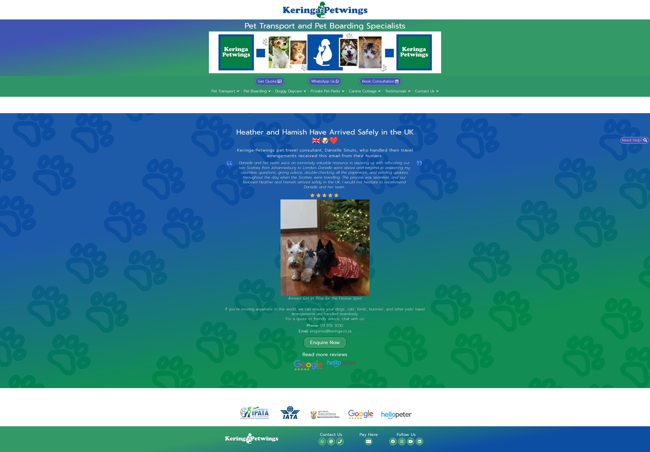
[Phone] (340, 441)
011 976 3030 (331, 325)
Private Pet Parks (325, 91)
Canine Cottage (362, 91)
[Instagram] (402, 441)
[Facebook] (393, 441)
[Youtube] (410, 441)
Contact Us (425, 91)
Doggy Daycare (288, 91)
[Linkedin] (419, 441)
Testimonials (395, 91)
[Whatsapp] (322, 441)
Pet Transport (223, 91)
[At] (331, 441)
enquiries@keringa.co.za (330, 331)
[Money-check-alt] (368, 441)
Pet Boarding (255, 91)
